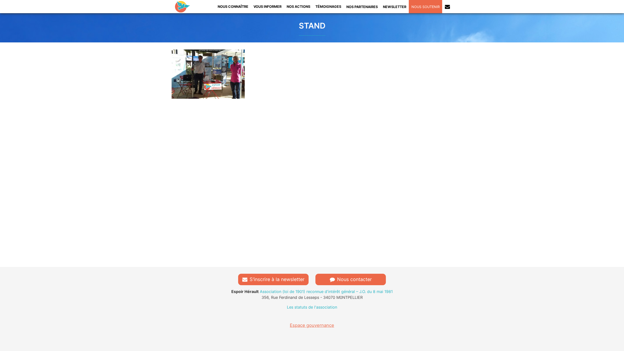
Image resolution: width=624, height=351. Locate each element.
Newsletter (394, 7)
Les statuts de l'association (312, 307)
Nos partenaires (362, 7)
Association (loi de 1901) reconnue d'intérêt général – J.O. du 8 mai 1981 (312, 291)
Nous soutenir (425, 7)
